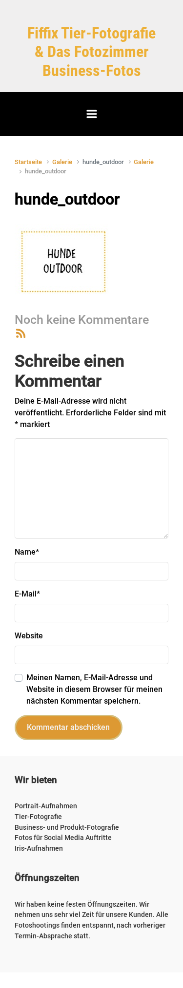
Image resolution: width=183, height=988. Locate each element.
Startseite (28, 162)
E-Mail (27, 593)
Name (27, 552)
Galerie (62, 162)
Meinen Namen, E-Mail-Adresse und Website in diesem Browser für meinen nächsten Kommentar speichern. (94, 689)
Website (29, 635)
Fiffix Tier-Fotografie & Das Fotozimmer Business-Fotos (91, 52)
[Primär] (91, 114)
